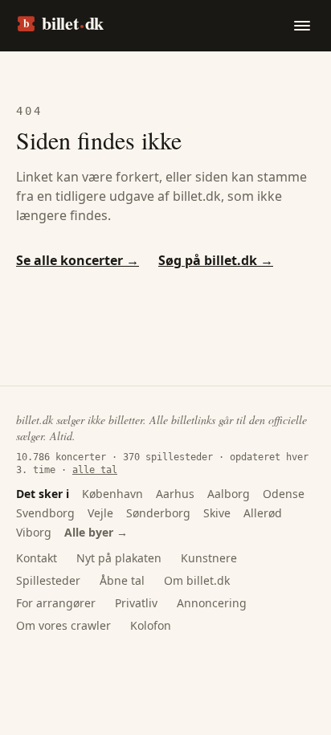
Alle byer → (96, 532)
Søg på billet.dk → (215, 260)
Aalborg (228, 493)
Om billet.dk (197, 580)
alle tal (94, 470)
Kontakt (36, 558)
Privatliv (136, 602)
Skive (217, 513)
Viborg (33, 532)
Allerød (262, 513)
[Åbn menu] (302, 26)
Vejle (100, 513)
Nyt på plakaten (118, 558)
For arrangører (56, 602)
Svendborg (45, 513)
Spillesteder (48, 580)
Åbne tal (122, 580)
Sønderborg (158, 513)
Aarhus (175, 493)
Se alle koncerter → (77, 260)
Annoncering (212, 602)
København (112, 493)
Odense (283, 493)
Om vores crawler (63, 625)
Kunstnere (209, 558)
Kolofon (150, 625)
